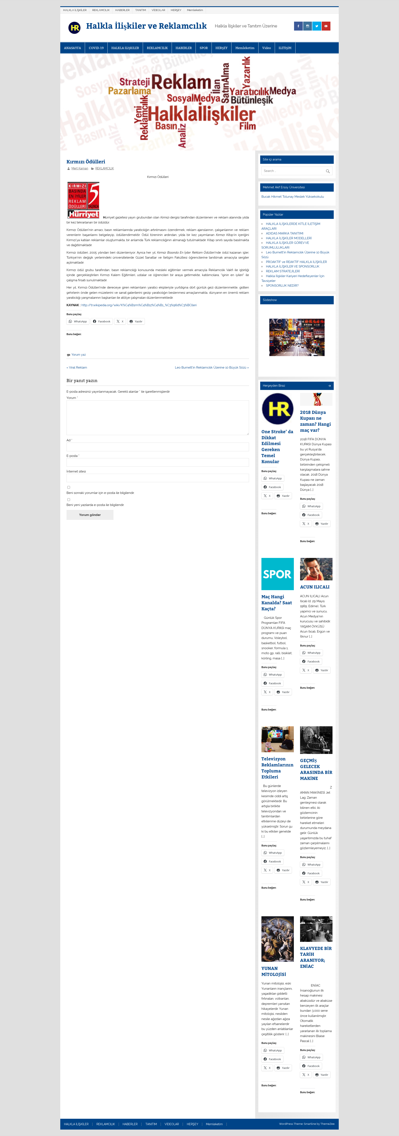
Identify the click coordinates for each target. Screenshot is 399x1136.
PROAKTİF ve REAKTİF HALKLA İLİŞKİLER (296, 262)
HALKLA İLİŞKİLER (74, 10)
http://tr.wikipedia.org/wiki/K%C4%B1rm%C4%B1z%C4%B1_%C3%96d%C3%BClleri (139, 305)
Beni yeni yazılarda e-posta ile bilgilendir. (95, 505)
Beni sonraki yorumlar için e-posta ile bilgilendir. (100, 493)
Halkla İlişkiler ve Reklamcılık (146, 25)
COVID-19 (96, 48)
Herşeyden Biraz (274, 385)
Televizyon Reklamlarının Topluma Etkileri (277, 768)
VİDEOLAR (158, 10)
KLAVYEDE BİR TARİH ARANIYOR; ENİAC (316, 957)
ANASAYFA (72, 48)
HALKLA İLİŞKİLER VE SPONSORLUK (292, 266)
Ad (69, 440)
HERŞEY (176, 10)
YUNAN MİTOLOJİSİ (273, 971)
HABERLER (122, 10)
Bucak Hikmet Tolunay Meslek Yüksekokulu (292, 197)
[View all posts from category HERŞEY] (329, 386)
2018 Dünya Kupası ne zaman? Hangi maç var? (315, 421)
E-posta (72, 456)
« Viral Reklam (76, 367)
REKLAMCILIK (101, 10)
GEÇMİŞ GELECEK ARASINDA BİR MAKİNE (316, 769)
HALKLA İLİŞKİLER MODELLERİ (289, 238)
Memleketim (195, 10)
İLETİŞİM (285, 48)
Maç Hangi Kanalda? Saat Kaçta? (276, 602)
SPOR (204, 48)
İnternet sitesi (76, 471)
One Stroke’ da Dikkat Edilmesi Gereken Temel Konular (277, 446)
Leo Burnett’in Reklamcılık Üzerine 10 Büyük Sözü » (212, 367)
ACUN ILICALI (315, 587)
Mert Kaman (79, 168)
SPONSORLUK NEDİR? (282, 285)
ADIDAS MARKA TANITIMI (284, 233)
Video (266, 48)
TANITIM (140, 10)
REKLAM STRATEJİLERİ (283, 271)
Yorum (72, 398)
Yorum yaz (78, 354)
